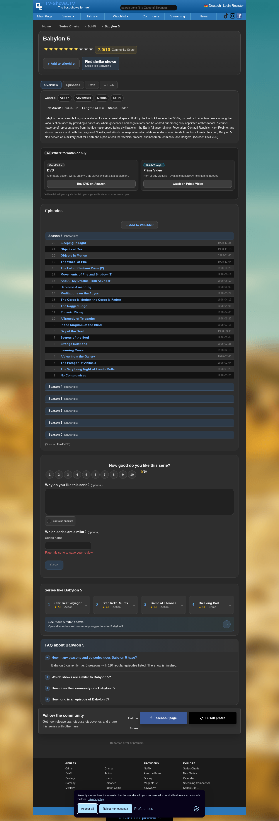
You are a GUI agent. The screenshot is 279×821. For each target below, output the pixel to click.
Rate (91, 85)
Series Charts (69, 26)
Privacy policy (96, 799)
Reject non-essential (116, 808)
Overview (51, 85)
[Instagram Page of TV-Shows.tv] (232, 16)
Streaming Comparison (197, 783)
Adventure (83, 97)
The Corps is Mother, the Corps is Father (91, 299)
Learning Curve (72, 350)
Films (91, 16)
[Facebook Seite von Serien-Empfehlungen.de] (239, 16)
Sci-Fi (92, 26)
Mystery (70, 787)
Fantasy (70, 778)
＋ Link (109, 85)
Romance (110, 783)
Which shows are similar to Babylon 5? (81, 677)
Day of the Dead (72, 331)
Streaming (177, 16)
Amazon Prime (152, 773)
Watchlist (120, 16)
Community (151, 16)
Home (46, 26)
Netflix (147, 768)
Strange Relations (74, 344)
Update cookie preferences (139, 818)
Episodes (73, 85)
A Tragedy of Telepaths (78, 318)
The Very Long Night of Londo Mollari (89, 369)
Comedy (70, 783)
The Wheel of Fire (74, 262)
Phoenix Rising (72, 312)
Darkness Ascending (76, 287)
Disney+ (149, 778)
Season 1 (63, 422)
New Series (190, 773)
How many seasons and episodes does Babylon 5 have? (94, 657)
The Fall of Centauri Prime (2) (82, 268)
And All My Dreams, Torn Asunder (85, 280)
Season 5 (63, 236)
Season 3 (63, 398)
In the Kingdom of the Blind (81, 325)
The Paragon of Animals (78, 362)
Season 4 (63, 386)
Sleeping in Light (73, 243)
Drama (102, 97)
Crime (69, 768)
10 (132, 474)
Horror (108, 778)
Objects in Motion (74, 255)
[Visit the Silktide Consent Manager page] (196, 809)
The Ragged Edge (74, 306)
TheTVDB (211, 137)
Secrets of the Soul (75, 337)
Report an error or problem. (127, 743)
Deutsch (214, 5)
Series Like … (191, 787)
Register (238, 5)
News (203, 16)
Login (227, 5)
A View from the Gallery (78, 356)
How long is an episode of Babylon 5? (80, 699)
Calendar (188, 778)
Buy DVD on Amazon (91, 183)
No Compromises (73, 375)
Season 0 (63, 434)
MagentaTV (151, 783)
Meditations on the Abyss (80, 293)
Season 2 (63, 410)
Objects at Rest (72, 249)
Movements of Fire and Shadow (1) (86, 274)
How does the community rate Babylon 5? (83, 688)
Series (67, 16)
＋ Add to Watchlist (61, 63)
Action (65, 97)
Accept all (87, 808)
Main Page (44, 16)
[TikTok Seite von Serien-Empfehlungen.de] (226, 16)
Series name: (54, 537)
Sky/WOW (150, 787)
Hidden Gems (113, 787)
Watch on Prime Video (188, 183)
